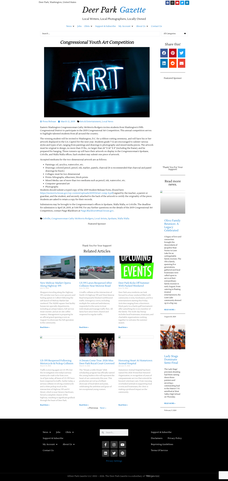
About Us (67, 444)
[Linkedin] (187, 3)
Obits (68, 432)
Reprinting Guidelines (162, 444)
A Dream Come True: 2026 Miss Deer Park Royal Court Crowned (96, 362)
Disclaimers (156, 438)
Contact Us (48, 450)
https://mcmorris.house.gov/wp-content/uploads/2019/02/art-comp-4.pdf (76, 193)
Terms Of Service (159, 450)
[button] (70, 26)
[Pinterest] (122, 453)
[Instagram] (172, 3)
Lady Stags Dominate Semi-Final (171, 359)
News (45, 432)
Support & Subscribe (53, 438)
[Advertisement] (88, 233)
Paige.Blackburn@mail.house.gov (97, 210)
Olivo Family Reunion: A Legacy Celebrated (172, 225)
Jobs (58, 432)
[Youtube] (177, 3)
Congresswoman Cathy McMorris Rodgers (72, 218)
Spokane (112, 218)
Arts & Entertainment (90, 121)
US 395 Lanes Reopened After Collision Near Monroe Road (95, 284)
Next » (103, 408)
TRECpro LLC (153, 476)
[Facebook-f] (105, 444)
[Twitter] (182, 3)
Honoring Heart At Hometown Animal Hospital (135, 362)
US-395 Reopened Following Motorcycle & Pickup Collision (56, 362)
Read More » (44, 327)
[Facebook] (167, 3)
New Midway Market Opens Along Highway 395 (55, 284)
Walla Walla (123, 218)
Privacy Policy (175, 438)
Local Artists (100, 218)
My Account (49, 444)
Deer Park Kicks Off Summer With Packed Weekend (133, 284)
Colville (46, 218)
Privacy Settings (114, 461)
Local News (107, 121)
